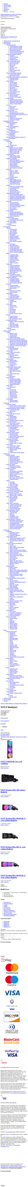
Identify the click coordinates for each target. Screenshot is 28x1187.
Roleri (11, 619)
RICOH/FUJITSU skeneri (16, 318)
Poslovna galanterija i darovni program (16, 578)
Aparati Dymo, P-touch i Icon (17, 539)
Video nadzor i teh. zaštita (13, 447)
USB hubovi (13, 329)
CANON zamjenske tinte (16, 504)
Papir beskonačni (14, 558)
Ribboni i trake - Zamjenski (16, 495)
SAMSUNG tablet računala (16, 102)
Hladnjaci (12, 659)
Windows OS (13, 117)
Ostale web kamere (14, 297)
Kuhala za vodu (13, 644)
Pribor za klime (13, 673)
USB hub (9, 328)
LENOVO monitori (14, 236)
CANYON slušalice (14, 278)
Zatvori (2, 956)
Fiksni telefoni (10, 415)
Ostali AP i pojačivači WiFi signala (18, 345)
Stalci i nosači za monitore (16, 241)
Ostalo (5, 630)
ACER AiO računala (14, 94)
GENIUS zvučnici (14, 285)
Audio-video (7, 403)
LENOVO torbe (13, 67)
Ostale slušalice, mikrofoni (16, 282)
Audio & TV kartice (11, 221)
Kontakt (5, 10)
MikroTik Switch (14, 392)
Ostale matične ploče (14, 153)
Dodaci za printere (11, 464)
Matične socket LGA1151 (16, 150)
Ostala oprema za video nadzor (17, 452)
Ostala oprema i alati (14, 373)
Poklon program (13, 586)
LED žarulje (12, 687)
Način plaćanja (7, 909)
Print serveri (9, 375)
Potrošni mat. (7, 453)
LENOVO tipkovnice (15, 268)
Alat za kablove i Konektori (16, 471)
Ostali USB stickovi (14, 216)
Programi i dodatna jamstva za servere (18, 114)
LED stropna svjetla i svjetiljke (17, 685)
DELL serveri (13, 106)
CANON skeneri (14, 316)
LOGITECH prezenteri (15, 290)
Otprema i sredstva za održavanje (14, 543)
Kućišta (8, 185)
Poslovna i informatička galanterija (18, 582)
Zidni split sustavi (14, 671)
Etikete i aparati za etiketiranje (17, 562)
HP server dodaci (14, 111)
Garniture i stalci (13, 628)
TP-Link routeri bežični (15, 383)
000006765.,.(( (7, 926)
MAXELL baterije (14, 457)
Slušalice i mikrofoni (11, 277)
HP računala (12, 87)
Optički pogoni (10, 217)
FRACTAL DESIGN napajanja (17, 205)
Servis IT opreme (8, 913)
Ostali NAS (12, 365)
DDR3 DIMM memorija (15, 179)
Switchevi (9, 388)
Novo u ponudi (7, 6)
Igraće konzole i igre (11, 419)
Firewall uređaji (10, 346)
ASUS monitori (13, 232)
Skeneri (8, 314)
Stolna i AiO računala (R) (13, 126)
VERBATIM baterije (14, 460)
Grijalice (12, 643)
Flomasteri (12, 622)
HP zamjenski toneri (14, 523)
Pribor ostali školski (14, 572)
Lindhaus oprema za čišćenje (13, 678)
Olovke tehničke (13, 624)
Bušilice (11, 592)
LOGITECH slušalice (15, 281)
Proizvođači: (3, 723)
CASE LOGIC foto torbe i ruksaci (18, 405)
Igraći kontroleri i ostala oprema (14, 298)
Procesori (9, 141)
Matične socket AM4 (14, 151)
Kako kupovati (7, 902)
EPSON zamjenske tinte (15, 505)
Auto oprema (10, 444)
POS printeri (12, 310)
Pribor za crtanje (13, 627)
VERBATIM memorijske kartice (17, 198)
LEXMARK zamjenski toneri (17, 524)
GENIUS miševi (13, 257)
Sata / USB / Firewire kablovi (17, 477)
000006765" (6, 924)
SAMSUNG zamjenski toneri (17, 526)
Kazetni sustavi (13, 670)
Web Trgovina (17, 1145)
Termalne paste (13, 145)
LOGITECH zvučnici (15, 286)
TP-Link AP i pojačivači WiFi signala (18, 342)
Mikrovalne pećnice (14, 647)
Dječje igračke (10, 691)
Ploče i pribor (13, 611)
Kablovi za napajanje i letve (16, 473)
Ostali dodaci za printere (15, 467)
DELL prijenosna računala (16, 49)
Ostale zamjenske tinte (15, 508)
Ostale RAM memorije (15, 183)
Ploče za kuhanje (14, 663)
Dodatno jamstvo (14, 59)
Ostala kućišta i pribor (15, 191)
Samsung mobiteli (14, 427)
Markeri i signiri (13, 623)
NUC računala (13, 90)
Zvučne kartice (13, 222)
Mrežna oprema (7, 330)
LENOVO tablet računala (16, 99)
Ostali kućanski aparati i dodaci (17, 656)
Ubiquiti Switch (13, 395)
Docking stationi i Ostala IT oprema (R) (16, 137)
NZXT (4, 727)
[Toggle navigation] (1, 1)
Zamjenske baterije (14, 78)
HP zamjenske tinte (14, 507)
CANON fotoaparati (14, 409)
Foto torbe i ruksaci (11, 404)
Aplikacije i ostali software (16, 118)
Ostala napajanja (13, 209)
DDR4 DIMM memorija (15, 181)
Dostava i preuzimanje (9, 910)
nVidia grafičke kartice (15, 157)
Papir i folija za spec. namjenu (17, 555)
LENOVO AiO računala (15, 97)
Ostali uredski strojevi (12, 536)
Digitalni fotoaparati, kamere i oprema (15, 408)
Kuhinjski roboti (13, 646)
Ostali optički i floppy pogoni (16, 220)
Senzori (11, 451)
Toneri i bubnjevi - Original (13, 510)
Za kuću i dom (13, 697)
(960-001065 (7, 921)
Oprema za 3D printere (12, 487)
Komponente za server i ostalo (17, 113)
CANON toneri (13, 512)
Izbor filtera (3, 713)
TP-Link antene (13, 334)
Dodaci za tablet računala (15, 103)
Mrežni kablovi (13, 475)
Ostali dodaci (13, 58)
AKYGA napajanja (14, 202)
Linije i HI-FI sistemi (11, 421)
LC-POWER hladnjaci (15, 162)
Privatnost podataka (8, 903)
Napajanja (9, 201)
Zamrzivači (12, 666)
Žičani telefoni (13, 416)
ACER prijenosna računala (16, 46)
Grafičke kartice (10, 154)
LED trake (12, 686)
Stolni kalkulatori (14, 534)
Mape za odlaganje (14, 607)
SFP (11, 372)
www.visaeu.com (10, 1132)
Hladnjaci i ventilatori (12, 158)
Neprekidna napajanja (12, 320)
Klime (8, 667)
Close (2, 884)
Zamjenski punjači (14, 79)
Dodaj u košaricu (5, 768)
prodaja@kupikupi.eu (6, 14)
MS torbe (12, 69)
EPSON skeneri (13, 317)
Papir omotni (13, 559)
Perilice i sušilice (13, 660)
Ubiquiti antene (13, 336)
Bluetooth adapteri (14, 401)
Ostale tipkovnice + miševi (16, 276)
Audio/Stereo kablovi (15, 472)
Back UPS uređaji (14, 324)
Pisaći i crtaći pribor (11, 616)
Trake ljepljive (13, 546)
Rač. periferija (7, 226)
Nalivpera (12, 620)
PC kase (11, 308)
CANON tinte (13, 499)
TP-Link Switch (13, 396)
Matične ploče (10, 146)
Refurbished (12, 123)
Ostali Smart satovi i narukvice (17, 677)
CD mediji (12, 481)
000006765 (6, 922)
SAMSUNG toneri (14, 516)
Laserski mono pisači (14, 246)
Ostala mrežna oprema (15, 357)
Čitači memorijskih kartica (16, 200)
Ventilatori (12, 654)
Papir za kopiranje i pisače (16, 554)
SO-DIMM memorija (15, 182)
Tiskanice (12, 564)
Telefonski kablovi (14, 479)
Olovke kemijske (14, 618)
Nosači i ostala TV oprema (16, 443)
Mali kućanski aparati (12, 631)
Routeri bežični (10, 377)
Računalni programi (11, 115)
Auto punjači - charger (15, 445)
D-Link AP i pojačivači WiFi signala (18, 340)
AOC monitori (13, 230)
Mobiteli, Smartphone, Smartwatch (15, 425)
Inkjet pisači (12, 244)
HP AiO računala (14, 95)
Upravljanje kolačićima (9, 915)
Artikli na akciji (7, 5)
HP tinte (11, 501)
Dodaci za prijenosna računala (14, 54)
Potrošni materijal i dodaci (16, 313)
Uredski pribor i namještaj (13, 588)
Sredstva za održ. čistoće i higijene (18, 550)
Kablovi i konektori (14, 368)
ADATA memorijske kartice (16, 194)
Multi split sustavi (14, 669)
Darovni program (14, 580)
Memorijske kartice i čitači (13, 193)
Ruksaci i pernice (14, 567)
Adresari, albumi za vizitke (16, 590)
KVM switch (10, 350)
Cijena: (2, 729)
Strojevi (11, 679)
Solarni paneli (13, 690)
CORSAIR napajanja (15, 204)
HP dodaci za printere (15, 465)
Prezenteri (9, 289)
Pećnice (11, 662)
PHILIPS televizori (14, 440)
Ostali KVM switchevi (15, 352)
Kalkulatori (9, 531)
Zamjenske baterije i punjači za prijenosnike (17, 77)
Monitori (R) (10, 129)
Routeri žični (10, 385)
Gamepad (12, 300)
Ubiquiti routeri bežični (15, 381)
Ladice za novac (13, 306)
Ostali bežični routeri (14, 384)
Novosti (5, 7)
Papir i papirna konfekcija (13, 552)
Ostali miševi (13, 261)
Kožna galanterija (14, 587)
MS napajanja (13, 208)
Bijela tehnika (10, 658)
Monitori (9, 228)
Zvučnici (9, 284)
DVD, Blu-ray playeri (15, 413)
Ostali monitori (13, 240)
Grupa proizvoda (4, 718)
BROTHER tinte (14, 497)
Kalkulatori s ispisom (14, 532)
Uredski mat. (7, 530)
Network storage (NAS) (12, 361)
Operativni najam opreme (10, 911)
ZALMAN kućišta (14, 190)
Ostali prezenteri (13, 292)
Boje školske (13, 568)
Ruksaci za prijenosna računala (14, 73)
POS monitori (13, 309)
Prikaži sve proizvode (6, 27)
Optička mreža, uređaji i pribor (14, 367)
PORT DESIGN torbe (15, 70)
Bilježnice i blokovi (14, 563)
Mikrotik (12, 356)
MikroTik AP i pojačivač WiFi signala (18, 341)
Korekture (12, 595)
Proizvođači (6, 9)
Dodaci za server (10, 110)
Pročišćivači (12, 634)
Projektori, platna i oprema (13, 432)
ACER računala (13, 82)
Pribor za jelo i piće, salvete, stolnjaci (18, 551)
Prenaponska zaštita (14, 326)
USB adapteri (10, 399)
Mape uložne (13, 604)
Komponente (7, 139)
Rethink (11, 125)
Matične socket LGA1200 (16, 149)
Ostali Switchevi (13, 397)
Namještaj (12, 599)
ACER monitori (13, 229)
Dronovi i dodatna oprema (16, 693)
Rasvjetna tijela (10, 681)
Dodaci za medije (14, 485)
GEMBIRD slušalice (14, 280)
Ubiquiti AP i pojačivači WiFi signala (18, 344)
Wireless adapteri (14, 400)
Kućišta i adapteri (14, 177)
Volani (11, 302)
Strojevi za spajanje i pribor (16, 600)
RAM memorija (10, 178)
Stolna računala (10, 81)
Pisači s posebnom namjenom (16, 252)
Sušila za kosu (13, 650)
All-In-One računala (11, 93)
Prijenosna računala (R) (12, 122)
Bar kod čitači (13, 305)
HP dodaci (12, 55)
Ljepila (11, 598)
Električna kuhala (14, 639)
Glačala (11, 642)
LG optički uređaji (14, 218)
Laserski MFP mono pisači (16, 249)
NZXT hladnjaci (13, 163)
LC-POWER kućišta (14, 187)
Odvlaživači (12, 632)
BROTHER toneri (14, 511)
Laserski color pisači (14, 248)
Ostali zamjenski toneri (15, 528)
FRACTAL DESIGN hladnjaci (17, 161)
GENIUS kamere (14, 294)
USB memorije (10, 210)
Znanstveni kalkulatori (15, 535)
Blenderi (12, 636)
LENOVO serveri (14, 109)
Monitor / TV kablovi (15, 476)
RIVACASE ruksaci (14, 75)
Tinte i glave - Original (12, 496)
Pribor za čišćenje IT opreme (13, 489)
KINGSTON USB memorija (16, 213)
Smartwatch (12, 431)
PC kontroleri (13, 225)
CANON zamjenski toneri (16, 522)
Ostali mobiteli (13, 428)
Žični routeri (12, 387)
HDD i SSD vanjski (14, 173)
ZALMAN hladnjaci (14, 166)
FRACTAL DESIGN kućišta (16, 186)
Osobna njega (13, 655)
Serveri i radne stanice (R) (13, 131)
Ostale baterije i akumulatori (16, 461)
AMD (11, 142)
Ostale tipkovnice (14, 272)
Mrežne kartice (10, 359)
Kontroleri (9, 224)
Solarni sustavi (10, 689)
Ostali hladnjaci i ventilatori (16, 167)
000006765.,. (7, 925)
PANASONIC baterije (15, 459)
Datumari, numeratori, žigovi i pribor (18, 594)
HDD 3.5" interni (14, 171)
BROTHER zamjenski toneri (16, 520)
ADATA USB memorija (15, 212)
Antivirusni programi (14, 119)
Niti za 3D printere (14, 488)
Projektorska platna (14, 437)
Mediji (8, 480)
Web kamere (9, 293)
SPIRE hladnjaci (13, 165)
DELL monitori (13, 233)
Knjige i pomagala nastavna (16, 574)
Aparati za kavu (13, 635)
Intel (11, 143)
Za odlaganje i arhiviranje (13, 602)
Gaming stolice (13, 301)
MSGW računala (14, 89)
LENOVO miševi (14, 258)
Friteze (11, 640)
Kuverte (11, 544)
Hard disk (9, 169)
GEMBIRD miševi (14, 256)
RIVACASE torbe (14, 63)
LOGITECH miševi (14, 260)
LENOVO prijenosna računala (17, 51)
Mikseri (11, 648)
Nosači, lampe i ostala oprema (17, 436)
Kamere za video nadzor (15, 448)
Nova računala (7, 43)
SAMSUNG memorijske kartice (17, 197)
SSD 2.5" (12, 174)
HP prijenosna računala (15, 50)
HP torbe (12, 66)
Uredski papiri (13, 556)
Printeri (8, 242)
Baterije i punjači (11, 455)
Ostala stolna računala (15, 91)
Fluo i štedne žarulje (14, 682)
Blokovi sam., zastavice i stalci (17, 591)
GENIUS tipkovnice (14, 266)
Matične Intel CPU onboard (16, 147)
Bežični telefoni (13, 417)
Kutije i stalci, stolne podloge (16, 596)
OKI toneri (12, 515)
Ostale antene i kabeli (15, 337)
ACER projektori (14, 433)
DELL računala (13, 85)
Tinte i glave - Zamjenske (13, 503)
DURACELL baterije (15, 456)
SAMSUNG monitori (15, 238)
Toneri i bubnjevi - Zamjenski (14, 519)
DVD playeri (10, 412)
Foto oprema (13, 411)
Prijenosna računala (11, 45)
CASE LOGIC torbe (14, 62)
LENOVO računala (14, 86)
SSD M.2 (12, 175)
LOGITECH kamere (14, 296)
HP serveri (12, 107)
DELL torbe (12, 65)
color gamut (18, 736)
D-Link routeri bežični (15, 379)
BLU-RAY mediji (14, 484)
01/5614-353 (14, 14)
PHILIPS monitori (14, 237)
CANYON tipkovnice (15, 265)
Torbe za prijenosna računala (13, 61)
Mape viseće (12, 608)
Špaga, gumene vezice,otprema (17, 547)
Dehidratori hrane (14, 638)
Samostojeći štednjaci (15, 665)
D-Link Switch (13, 391)
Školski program (10, 566)
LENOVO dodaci (14, 57)
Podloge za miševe (14, 262)
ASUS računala (13, 83)
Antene (8, 332)
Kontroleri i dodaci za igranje (16, 420)
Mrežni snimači (13, 449)
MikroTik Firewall (14, 348)
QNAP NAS (13, 363)
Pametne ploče (13, 441)
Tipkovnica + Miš (11, 273)
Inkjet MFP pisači (14, 245)
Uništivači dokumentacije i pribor (17, 538)
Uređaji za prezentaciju (15, 614)
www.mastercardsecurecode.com (18, 1092)
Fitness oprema (10, 674)
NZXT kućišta (13, 189)
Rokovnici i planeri (14, 584)
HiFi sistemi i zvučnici (15, 423)
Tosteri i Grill (13, 651)
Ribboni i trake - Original (15, 493)
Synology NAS (13, 364)
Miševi (8, 253)
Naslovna (6, 3)
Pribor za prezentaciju (15, 615)
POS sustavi (12, 312)
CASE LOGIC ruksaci (15, 74)
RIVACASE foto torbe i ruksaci (17, 407)
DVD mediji (12, 483)
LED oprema (13, 683)
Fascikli (11, 606)
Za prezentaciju (10, 610)
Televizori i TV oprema (12, 439)
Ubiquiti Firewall (14, 349)
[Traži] (15, 38)
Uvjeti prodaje (7, 907)
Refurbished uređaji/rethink (10, 914)
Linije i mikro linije (14, 424)
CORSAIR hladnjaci (14, 159)
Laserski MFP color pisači (16, 250)
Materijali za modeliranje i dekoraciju (18, 571)
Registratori (12, 603)
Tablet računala (10, 98)
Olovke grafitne (13, 626)
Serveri (8, 105)
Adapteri (12, 469)
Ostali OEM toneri (14, 518)
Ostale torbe (12, 71)
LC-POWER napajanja (15, 206)
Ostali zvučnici (13, 288)
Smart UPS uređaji (14, 325)
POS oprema (10, 304)
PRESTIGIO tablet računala (16, 101)
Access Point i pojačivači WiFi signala (16, 338)
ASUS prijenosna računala (16, 47)
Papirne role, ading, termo (16, 560)
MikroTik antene (13, 333)
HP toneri (12, 514)
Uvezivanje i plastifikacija (16, 612)
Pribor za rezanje (13, 548)
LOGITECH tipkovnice (15, 269)
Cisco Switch (13, 389)
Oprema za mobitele (14, 429)
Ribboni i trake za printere (13, 492)
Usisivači (12, 652)
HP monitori (12, 234)
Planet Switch (13, 393)
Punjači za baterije (14, 463)
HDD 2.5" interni (14, 170)
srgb (22, 736)
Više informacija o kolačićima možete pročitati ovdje (13, 1166)
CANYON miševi (14, 254)
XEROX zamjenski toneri (16, 527)
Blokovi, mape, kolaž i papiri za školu (18, 570)
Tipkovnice (9, 264)
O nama (5, 905)
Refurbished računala (9, 121)
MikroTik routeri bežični (15, 380)
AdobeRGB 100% (5, 736)
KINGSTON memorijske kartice (17, 195)
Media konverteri (14, 369)
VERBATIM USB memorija (16, 214)
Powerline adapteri (14, 355)
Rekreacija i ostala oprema (16, 675)
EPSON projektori (14, 435)
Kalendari (12, 583)
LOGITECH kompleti (15, 274)
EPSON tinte (13, 500)
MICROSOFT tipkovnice (16, 270)
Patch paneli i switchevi (15, 371)
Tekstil (11, 579)
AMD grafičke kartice (15, 155)
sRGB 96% (12, 736)
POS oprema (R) (10, 134)
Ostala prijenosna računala (16, 53)
